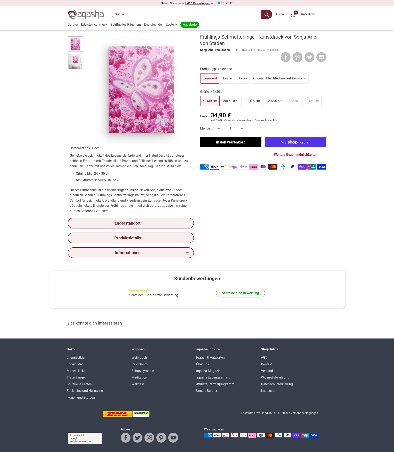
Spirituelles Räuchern (125, 24)
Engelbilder (75, 364)
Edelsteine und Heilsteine (85, 391)
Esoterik (171, 24)
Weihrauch (139, 357)
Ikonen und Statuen (81, 397)
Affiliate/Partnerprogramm (215, 384)
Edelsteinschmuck (94, 24)
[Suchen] (266, 14)
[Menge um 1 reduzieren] (218, 128)
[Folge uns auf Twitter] (137, 438)
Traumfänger (76, 377)
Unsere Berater (206, 391)
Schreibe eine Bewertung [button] (240, 293)
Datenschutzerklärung (277, 384)
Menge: (205, 128)
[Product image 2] (75, 61)
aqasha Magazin (208, 371)
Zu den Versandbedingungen (300, 413)
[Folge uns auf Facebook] (126, 438)
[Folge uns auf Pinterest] (161, 438)
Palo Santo (140, 364)
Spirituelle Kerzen (79, 384)
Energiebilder (153, 24)
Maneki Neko (76, 371)
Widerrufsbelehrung (275, 377)
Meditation (139, 377)
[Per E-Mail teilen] (321, 57)
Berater (73, 24)
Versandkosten (233, 120)
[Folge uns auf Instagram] (149, 438)
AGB (264, 357)
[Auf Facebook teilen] (286, 57)
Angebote (190, 24)
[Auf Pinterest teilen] (297, 57)
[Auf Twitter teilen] (309, 57)
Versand (267, 371)
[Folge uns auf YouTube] (173, 438)
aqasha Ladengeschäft (213, 377)
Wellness (138, 384)
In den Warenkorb (230, 142)
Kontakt (266, 364)
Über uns (202, 364)
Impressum (269, 391)
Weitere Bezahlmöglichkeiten (295, 155)
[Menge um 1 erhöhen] (242, 128)
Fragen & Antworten (210, 357)
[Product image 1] (75, 44)
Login (280, 14)
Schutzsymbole (143, 371)
